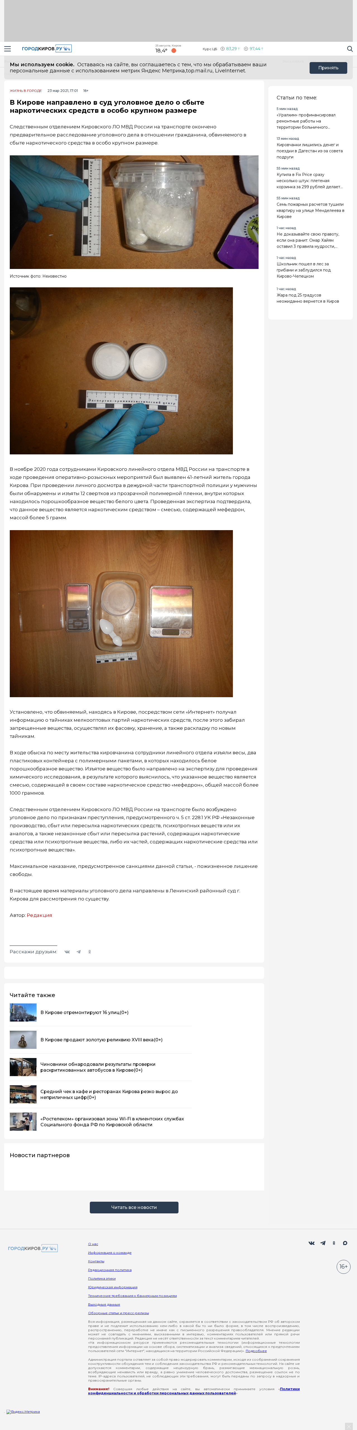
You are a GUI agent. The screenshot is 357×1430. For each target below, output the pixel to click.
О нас (93, 1244)
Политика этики (102, 1278)
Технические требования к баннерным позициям (132, 1296)
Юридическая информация (113, 1287)
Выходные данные (104, 1304)
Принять (328, 67)
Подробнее (256, 1351)
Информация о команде (110, 1252)
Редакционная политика (110, 1270)
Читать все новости (134, 1207)
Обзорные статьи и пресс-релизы (118, 1313)
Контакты (96, 1261)
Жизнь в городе (26, 91)
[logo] (32, 1248)
